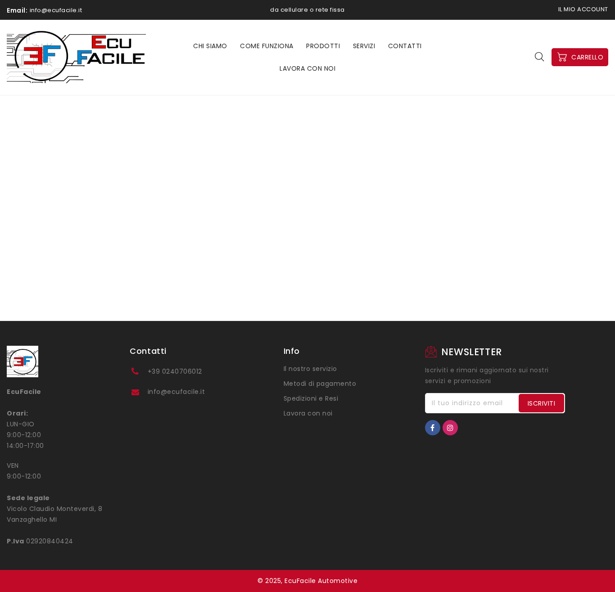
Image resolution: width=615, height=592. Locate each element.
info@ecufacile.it (176, 391)
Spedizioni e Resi (311, 398)
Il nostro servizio (310, 368)
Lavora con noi (308, 413)
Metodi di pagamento (320, 383)
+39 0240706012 (175, 371)
